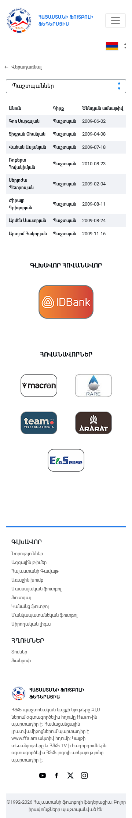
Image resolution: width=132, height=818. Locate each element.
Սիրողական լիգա (31, 624)
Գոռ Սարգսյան (24, 121)
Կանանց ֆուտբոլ (30, 606)
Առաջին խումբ (27, 580)
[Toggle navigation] (115, 20)
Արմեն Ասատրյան (27, 220)
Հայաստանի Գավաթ (35, 571)
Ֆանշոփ (21, 660)
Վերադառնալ (26, 67)
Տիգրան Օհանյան (27, 134)
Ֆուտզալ (21, 597)
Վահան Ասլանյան (27, 147)
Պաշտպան (64, 121)
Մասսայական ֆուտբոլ (36, 589)
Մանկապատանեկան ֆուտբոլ (44, 615)
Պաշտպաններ (33, 85)
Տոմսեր (19, 652)
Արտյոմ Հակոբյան (28, 233)
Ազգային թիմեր (29, 562)
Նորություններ (27, 553)
